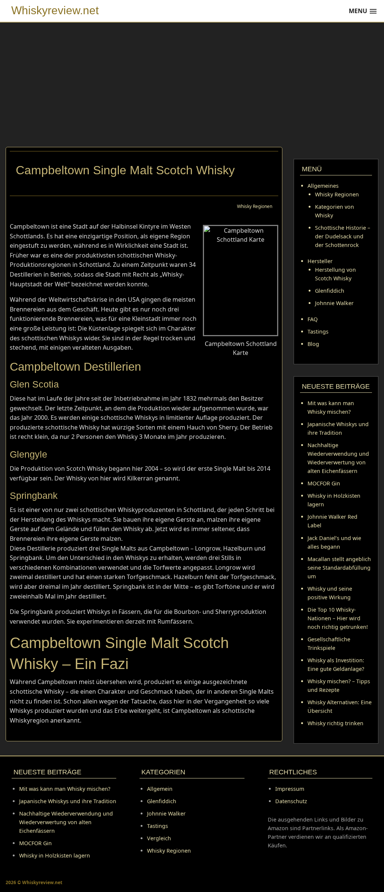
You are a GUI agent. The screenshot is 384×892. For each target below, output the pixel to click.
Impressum (289, 788)
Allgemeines (323, 185)
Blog (313, 343)
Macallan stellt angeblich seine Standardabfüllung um (339, 567)
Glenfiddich (329, 290)
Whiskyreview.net (55, 10)
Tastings (318, 331)
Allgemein (159, 788)
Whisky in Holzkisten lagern (54, 855)
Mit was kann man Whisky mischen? (64, 788)
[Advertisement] (192, 90)
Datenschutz (291, 801)
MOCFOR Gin (324, 483)
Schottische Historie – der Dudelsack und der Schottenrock (342, 236)
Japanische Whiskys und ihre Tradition (67, 801)
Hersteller (320, 261)
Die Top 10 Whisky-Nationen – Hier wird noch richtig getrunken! (338, 618)
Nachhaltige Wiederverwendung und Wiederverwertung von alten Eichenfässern (66, 822)
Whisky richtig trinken (335, 723)
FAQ (313, 319)
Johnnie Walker (334, 303)
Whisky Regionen (254, 206)
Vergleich (159, 838)
